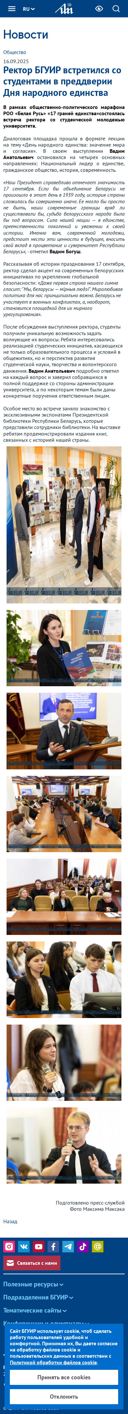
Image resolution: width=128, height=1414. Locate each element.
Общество (14, 52)
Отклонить (64, 1396)
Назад (10, 1221)
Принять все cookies (64, 1377)
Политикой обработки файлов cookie (53, 1362)
